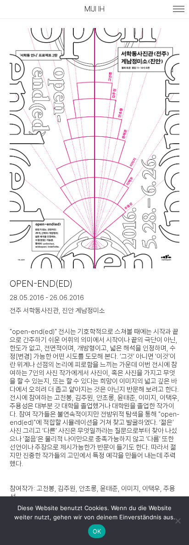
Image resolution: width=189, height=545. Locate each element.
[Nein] (177, 520)
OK (97, 531)
